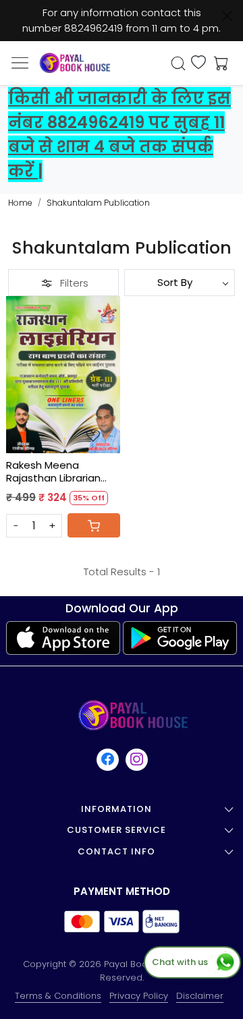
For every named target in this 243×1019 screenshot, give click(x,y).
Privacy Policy (138, 995)
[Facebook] (108, 759)
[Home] (75, 63)
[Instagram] (137, 759)
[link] (178, 63)
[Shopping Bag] (218, 63)
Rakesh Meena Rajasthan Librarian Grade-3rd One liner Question (56, 472)
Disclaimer (199, 995)
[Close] (227, 16)
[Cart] (94, 525)
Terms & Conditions (58, 995)
